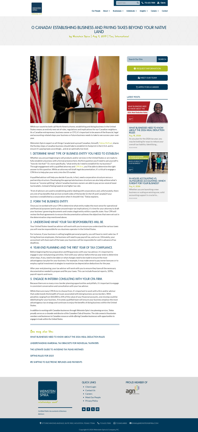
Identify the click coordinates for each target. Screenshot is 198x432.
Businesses (117, 11)
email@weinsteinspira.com (145, 423)
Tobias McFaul (105, 143)
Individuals (131, 11)
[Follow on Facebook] (88, 409)
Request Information (149, 68)
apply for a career (149, 87)
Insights (143, 11)
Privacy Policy (91, 400)
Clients (162, 3)
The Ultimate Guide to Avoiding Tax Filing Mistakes (57, 350)
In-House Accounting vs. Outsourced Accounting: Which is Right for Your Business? (147, 181)
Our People (96, 11)
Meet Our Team (148, 77)
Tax (111, 36)
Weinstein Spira (81, 36)
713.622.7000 (149, 3)
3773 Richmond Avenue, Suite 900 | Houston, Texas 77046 (68, 423)
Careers (154, 11)
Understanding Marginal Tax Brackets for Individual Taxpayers (64, 343)
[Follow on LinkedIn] (84, 409)
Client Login (90, 387)
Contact (165, 11)
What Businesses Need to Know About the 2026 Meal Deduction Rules (67, 337)
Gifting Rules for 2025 (42, 356)
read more (133, 147)
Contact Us (90, 390)
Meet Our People (93, 397)
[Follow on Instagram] (97, 409)
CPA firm (79, 166)
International (122, 36)
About (105, 11)
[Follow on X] (93, 409)
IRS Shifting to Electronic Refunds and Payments (56, 362)
